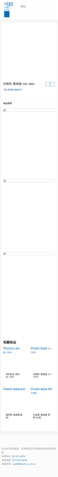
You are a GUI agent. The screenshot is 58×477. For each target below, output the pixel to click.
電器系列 (18, 90)
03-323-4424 (20, 460)
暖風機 (10, 90)
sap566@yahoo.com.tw (24, 463)
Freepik (24, 474)
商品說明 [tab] (7, 103)
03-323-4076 (18, 456)
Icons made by (14, 474)
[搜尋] (50, 6)
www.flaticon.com (42, 474)
